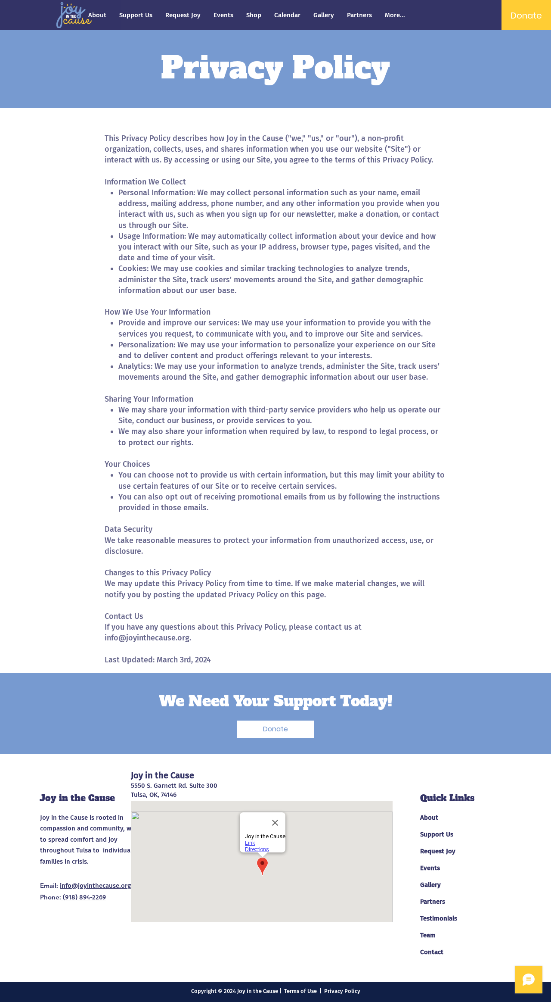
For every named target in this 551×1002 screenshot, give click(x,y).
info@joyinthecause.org (147, 638)
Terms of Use (300, 991)
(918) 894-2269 (83, 897)
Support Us (436, 834)
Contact (431, 952)
